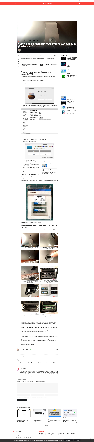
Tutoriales (21, 0)
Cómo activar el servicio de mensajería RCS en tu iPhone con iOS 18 (69, 420)
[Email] (65, 50)
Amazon (31, 222)
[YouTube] (73, 0)
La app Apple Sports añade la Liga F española (72, 76)
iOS (67, 67)
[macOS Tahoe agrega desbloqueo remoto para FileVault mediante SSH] (44, 165)
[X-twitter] (22, 437)
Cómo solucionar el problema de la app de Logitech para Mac (39, 419)
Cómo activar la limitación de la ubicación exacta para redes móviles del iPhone (23, 420)
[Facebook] (70, 0)
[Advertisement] (47, 13)
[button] (17, 3)
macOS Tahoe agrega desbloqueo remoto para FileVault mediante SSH (52, 165)
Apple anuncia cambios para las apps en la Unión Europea (72, 71)
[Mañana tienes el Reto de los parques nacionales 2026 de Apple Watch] (63, 58)
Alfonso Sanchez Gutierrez (27, 50)
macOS (25, 0)
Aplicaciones (40, 0)
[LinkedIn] (76, 0)
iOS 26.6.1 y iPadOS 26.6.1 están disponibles (71, 107)
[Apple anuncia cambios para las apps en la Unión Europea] (63, 71)
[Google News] (74, 0)
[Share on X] (63, 50)
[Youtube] (30, 437)
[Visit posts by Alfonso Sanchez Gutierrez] (18, 349)
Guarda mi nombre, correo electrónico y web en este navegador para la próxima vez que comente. (32, 397)
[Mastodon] (24, 437)
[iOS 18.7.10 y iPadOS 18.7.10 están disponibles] (63, 112)
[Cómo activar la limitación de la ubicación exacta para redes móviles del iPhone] (24, 413)
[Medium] (77, 0)
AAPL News (32, 0)
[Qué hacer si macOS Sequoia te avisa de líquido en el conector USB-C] (54, 413)
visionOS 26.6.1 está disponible (70, 102)
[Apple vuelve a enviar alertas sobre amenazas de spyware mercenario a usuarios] (63, 64)
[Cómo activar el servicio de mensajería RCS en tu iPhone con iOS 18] (70, 413)
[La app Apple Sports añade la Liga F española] (63, 77)
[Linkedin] (20, 437)
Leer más (77, 440)
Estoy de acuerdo (68, 440)
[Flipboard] (78, 0)
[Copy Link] (66, 50)
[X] (71, 0)
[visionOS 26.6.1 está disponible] (63, 103)
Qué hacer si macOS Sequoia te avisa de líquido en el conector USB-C (54, 420)
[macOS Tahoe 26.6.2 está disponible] (63, 98)
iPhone (28, 0)
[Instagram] (75, 0)
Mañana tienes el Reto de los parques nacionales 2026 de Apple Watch (72, 58)
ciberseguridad (16, 0)
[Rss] (80, 0)
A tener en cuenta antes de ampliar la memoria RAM (29, 65)
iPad (36, 0)
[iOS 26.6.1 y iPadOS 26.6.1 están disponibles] (63, 107)
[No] (92, 440)
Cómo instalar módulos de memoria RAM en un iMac (48, 65)
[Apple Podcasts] (79, 0)
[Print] (68, 50)
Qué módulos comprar (27, 66)
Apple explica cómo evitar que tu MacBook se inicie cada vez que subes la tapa (49, 176)
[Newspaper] (16, 437)
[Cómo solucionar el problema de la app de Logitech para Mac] (39, 413)
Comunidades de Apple (28, 337)
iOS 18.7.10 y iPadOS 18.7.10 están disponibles (72, 111)
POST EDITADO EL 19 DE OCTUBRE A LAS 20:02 (47, 67)
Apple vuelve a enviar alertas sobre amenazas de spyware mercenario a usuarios (72, 64)
